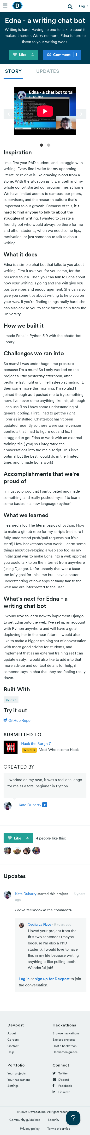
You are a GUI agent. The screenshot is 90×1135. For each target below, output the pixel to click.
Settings (12, 1086)
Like (26, 54)
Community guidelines (24, 1120)
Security (53, 1120)
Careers (13, 1040)
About (11, 1033)
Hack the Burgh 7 (36, 743)
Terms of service (58, 1129)
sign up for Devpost (52, 978)
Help (10, 1052)
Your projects (16, 1073)
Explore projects (64, 1040)
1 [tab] (41, 144)
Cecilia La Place (39, 924)
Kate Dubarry (30, 804)
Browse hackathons (66, 1033)
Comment (64, 54)
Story (13, 71)
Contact (12, 1046)
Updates (47, 71)
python (11, 699)
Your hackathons (18, 1080)
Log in (83, 6)
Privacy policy (30, 1129)
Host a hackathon (65, 1046)
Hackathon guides (65, 1052)
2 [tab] (48, 144)
